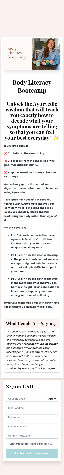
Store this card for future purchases (31, 443)
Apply (52, 398)
